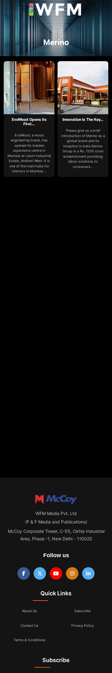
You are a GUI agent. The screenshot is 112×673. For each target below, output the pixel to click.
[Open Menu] (10, 11)
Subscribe (82, 611)
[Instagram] (72, 573)
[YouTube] (56, 573)
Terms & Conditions (29, 640)
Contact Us (30, 625)
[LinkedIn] (88, 573)
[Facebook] (23, 573)
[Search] (100, 11)
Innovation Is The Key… (83, 119)
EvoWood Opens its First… (29, 121)
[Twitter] (40, 573)
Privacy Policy (82, 625)
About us (29, 611)
